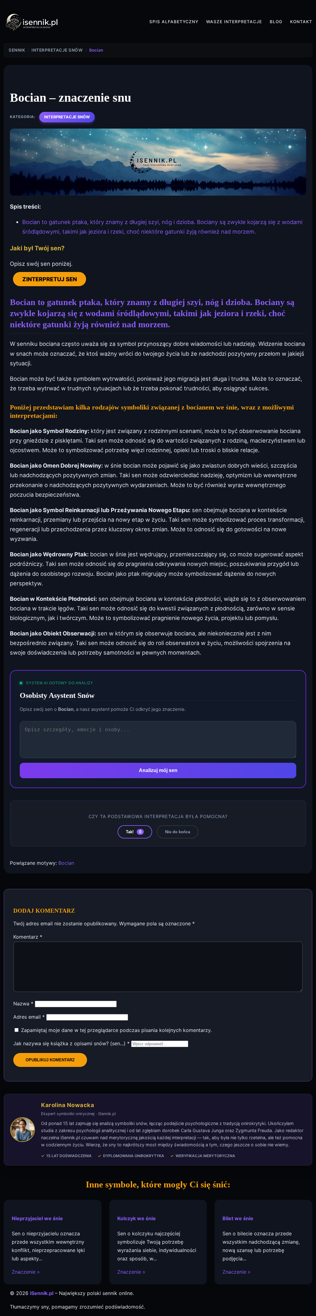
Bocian (66, 863)
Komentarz (27, 937)
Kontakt (301, 21)
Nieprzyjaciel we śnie (37, 1218)
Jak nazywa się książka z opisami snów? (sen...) (71, 1043)
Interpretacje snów (67, 117)
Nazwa (23, 1003)
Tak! (133, 832)
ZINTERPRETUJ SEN (49, 279)
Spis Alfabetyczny (173, 21)
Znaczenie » (26, 1272)
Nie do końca (177, 832)
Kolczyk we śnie (136, 1218)
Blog (276, 21)
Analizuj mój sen (158, 770)
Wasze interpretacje (234, 21)
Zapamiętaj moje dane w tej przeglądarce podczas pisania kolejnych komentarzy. (116, 1030)
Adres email (29, 1017)
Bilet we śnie (237, 1218)
